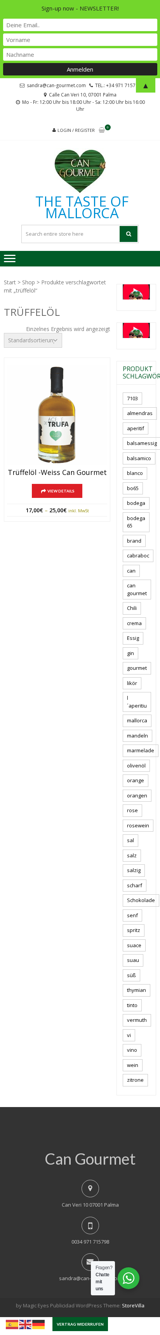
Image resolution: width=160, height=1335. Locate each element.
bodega (136, 502)
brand (134, 540)
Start (10, 282)
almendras (140, 413)
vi (129, 1035)
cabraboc (138, 555)
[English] (25, 1323)
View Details (61, 491)
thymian (136, 989)
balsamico (139, 458)
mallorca (137, 720)
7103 (132, 398)
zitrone (135, 1079)
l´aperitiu (137, 701)
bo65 (133, 488)
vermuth (137, 1019)
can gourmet (137, 589)
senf (132, 915)
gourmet (137, 667)
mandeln (137, 735)
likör (132, 683)
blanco (135, 473)
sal (130, 840)
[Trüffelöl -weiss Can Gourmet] (57, 415)
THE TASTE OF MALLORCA (82, 207)
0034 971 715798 (90, 1241)
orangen (137, 795)
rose (132, 810)
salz (132, 855)
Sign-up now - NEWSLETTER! (80, 8)
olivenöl (136, 765)
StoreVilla (133, 1305)
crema (134, 623)
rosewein (138, 825)
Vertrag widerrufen (80, 1324)
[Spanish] (12, 1323)
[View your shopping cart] (102, 130)
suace (134, 945)
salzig (134, 870)
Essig (133, 637)
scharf (134, 885)
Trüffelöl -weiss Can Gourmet (57, 472)
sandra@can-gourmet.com (90, 1278)
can (131, 570)
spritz (133, 930)
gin (130, 653)
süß (131, 975)
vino (132, 1049)
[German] (38, 1323)
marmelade (140, 750)
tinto (132, 1005)
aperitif (135, 428)
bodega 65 (136, 522)
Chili (132, 607)
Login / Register (76, 130)
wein (132, 1065)
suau (133, 960)
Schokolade (141, 900)
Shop (28, 282)
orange (135, 780)
